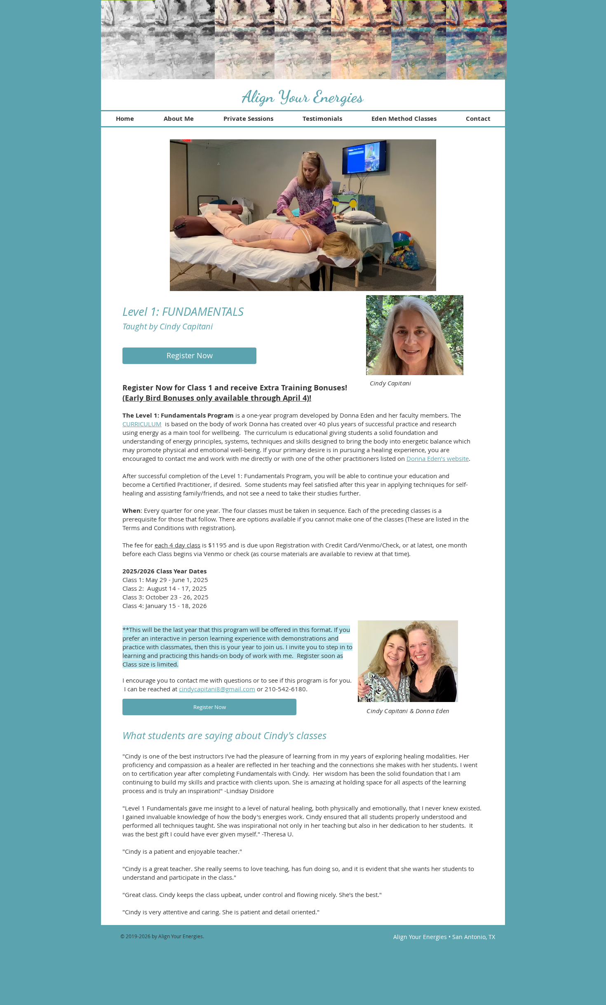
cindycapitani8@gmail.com (217, 689)
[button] (303, 215)
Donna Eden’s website (437, 458)
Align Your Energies (302, 96)
